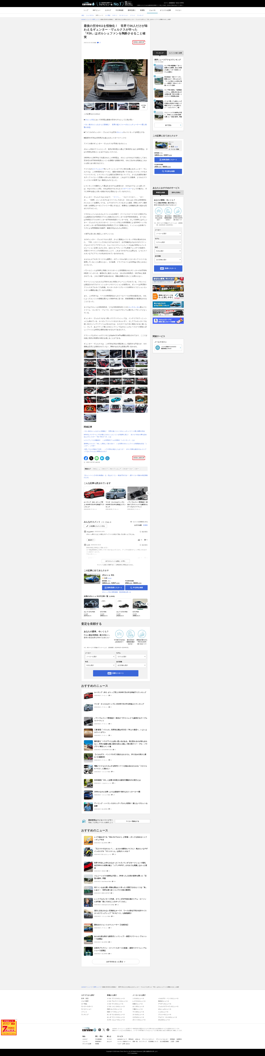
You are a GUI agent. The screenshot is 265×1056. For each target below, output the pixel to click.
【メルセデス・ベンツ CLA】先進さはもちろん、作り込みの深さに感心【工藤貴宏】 (120, 755)
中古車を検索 (138, 587)
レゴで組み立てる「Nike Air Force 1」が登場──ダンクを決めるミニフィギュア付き (120, 838)
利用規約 (172, 1039)
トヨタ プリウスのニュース (116, 998)
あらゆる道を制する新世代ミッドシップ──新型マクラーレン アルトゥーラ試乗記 (120, 937)
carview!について (122, 1039)
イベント (84, 1012)
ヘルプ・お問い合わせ (123, 1043)
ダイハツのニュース (139, 1020)
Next (148, 493)
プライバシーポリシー (148, 1039)
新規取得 (171, 3)
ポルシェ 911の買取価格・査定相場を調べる (116, 592)
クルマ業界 (85, 1001)
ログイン (166, 3)
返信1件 (90, 540)
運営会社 (131, 1039)
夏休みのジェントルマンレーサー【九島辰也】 (111, 925)
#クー (137, 469)
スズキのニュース (138, 1017)
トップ (86, 10)
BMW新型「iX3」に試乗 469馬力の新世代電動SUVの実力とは (117, 780)
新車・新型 (85, 998)
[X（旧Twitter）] (103, 1030)
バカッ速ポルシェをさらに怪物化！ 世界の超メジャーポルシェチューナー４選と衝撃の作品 (114, 431)
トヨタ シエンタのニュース (116, 1006)
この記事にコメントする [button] (97, 526)
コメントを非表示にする (140, 522)
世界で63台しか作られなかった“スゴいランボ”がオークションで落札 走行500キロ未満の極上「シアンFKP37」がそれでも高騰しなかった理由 (120, 865)
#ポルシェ (96, 469)
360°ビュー (96, 10)
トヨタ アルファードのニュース (117, 1001)
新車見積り (132, 10)
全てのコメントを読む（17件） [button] (115, 561)
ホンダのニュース (138, 1006)
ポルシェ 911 (108, 575)
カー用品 (84, 1004)
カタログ (108, 10)
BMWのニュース (163, 1001)
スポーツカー (127, 189)
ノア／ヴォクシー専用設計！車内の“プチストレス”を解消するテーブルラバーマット (137, 504)
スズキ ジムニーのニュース (116, 1020)
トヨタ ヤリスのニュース (115, 1004)
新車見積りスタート (114, 587)
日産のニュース (137, 1004)
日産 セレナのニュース (114, 1009)
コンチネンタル (134, 307)
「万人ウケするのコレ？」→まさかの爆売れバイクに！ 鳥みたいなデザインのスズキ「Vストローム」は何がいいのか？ (121, 850)
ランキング (159, 53)
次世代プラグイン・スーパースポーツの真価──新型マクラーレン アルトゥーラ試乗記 (120, 949)
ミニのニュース (163, 1012)
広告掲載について (153, 1041)
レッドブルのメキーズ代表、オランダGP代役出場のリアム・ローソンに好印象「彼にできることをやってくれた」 (120, 900)
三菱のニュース (137, 1009)
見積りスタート (118, 673)
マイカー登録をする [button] (132, 821)
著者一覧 (135, 1041)
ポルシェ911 (89, 120)
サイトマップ (143, 1041)
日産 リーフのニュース (114, 1012)
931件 (109, 578)
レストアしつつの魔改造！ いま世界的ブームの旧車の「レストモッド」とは (109, 440)
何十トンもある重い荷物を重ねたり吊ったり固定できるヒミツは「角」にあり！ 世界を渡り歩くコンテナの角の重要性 (120, 888)
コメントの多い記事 (175, 53)
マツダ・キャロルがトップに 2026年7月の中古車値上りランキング (116, 504)
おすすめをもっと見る (114, 962)
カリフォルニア (98, 169)
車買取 (142, 10)
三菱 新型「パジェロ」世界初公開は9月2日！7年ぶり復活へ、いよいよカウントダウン (120, 731)
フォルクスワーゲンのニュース (168, 1006)
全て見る (143, 106)
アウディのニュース (164, 1004)
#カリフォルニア (115, 469)
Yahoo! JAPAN (180, 3)
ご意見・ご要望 (174, 1041)
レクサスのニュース (139, 1001)
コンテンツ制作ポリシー (124, 1041)
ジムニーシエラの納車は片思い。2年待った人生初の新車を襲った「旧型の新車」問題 (120, 877)
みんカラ (109, 1041)
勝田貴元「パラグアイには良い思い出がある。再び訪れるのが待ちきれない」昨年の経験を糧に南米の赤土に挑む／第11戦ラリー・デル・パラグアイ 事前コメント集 (120, 743)
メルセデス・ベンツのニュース (168, 998)
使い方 (109, 522)
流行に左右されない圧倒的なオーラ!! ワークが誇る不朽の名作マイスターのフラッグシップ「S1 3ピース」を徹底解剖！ (120, 912)
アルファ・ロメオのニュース (167, 1017)
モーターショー (86, 1009)
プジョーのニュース (164, 1014)
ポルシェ (119, 132)
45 (141, 540)
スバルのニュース (138, 1014)
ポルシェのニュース (164, 1009)
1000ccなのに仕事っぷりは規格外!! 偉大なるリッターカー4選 (117, 792)
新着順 (145, 525)
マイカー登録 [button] (175, 149)
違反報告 (145, 532)
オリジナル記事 (165, 10)
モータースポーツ (87, 1006)
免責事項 (179, 1039)
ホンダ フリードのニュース (116, 1017)
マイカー (178, 10)
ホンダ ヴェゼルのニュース (116, 1014)
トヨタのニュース (138, 998)
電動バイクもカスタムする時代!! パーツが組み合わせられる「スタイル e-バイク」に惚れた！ (120, 767)
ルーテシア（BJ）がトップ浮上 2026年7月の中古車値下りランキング (94, 504)
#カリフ (105, 469)
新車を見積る (176, 192)
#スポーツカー (128, 469)
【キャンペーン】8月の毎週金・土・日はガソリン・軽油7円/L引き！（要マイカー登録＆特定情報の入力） (116, 476)
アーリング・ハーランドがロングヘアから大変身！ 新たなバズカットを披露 (121, 804)
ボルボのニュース (164, 1020)
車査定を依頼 (160, 192)
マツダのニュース (138, 1012)
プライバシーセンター (162, 1039)
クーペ (116, 197)
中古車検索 (119, 10)
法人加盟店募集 (164, 1041)
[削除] (16, 1020)
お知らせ (137, 1039)
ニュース (152, 10)
